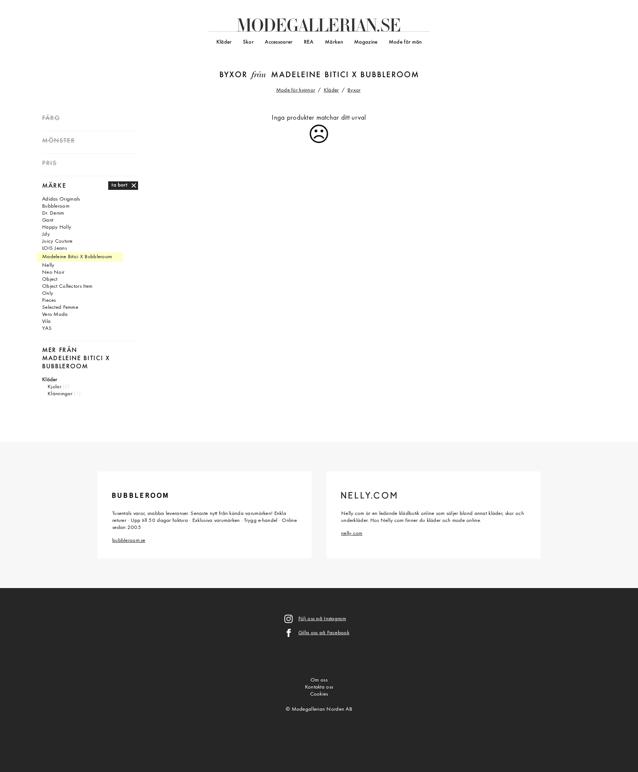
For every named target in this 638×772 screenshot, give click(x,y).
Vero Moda (55, 314)
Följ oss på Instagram (322, 619)
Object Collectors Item (67, 286)
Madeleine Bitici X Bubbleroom (345, 75)
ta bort (119, 185)
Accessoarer (278, 42)
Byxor (233, 75)
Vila (46, 321)
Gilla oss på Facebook (323, 633)
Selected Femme (60, 307)
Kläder (224, 42)
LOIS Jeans (54, 248)
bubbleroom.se (128, 540)
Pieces (49, 300)
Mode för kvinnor (295, 90)
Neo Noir (53, 272)
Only (47, 293)
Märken (334, 42)
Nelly (48, 265)
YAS (47, 328)
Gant (47, 220)
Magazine (365, 42)
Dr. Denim (53, 213)
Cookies (319, 694)
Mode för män (405, 42)
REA (309, 42)
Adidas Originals (61, 199)
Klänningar (60, 394)
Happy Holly (56, 227)
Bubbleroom (55, 206)
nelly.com (352, 533)
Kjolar (54, 387)
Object (50, 279)
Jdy (46, 234)
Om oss (319, 680)
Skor (248, 42)
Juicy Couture (57, 241)
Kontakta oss (319, 687)
